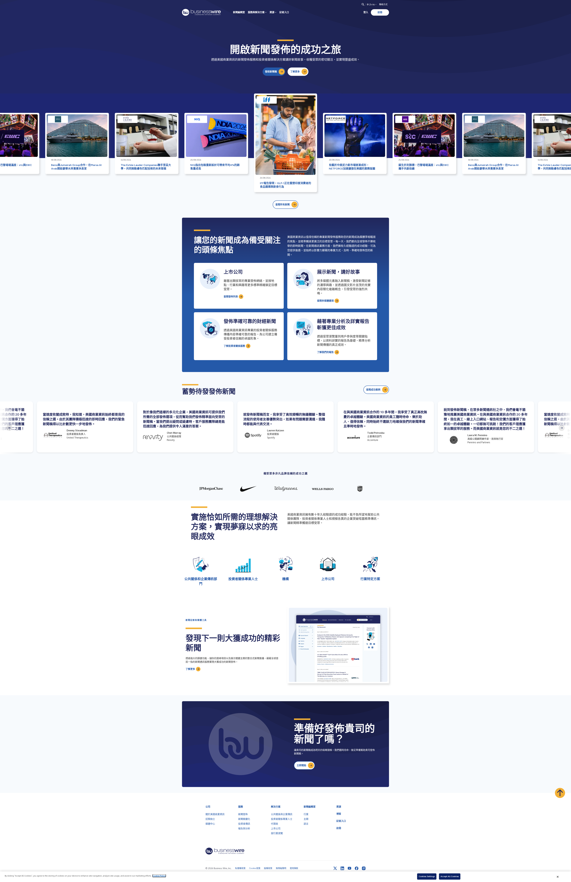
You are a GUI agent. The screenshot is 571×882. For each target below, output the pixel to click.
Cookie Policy (159, 876)
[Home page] (201, 12)
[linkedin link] (342, 868)
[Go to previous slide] (9, 428)
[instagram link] (363, 868)
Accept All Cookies (450, 876)
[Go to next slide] (562, 428)
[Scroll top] (560, 793)
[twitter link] (335, 868)
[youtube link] (349, 868)
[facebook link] (356, 868)
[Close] (558, 876)
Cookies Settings (427, 876)
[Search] (363, 4)
